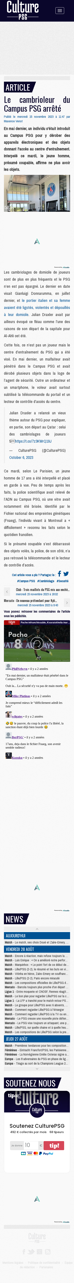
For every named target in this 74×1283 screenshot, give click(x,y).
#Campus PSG (26, 581)
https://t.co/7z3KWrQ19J (33, 441)
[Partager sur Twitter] (66, 575)
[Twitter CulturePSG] (31, 1251)
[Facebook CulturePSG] (23, 1251)
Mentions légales (13, 1262)
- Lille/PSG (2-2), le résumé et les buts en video (37, 969)
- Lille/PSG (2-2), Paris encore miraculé (32, 978)
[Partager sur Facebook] (59, 575)
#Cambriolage (45, 581)
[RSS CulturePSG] (48, 1251)
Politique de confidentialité (44, 1262)
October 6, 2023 (21, 457)
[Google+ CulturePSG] (39, 1251)
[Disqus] (37, 711)
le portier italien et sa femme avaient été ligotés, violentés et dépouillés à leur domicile (37, 307)
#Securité (62, 581)
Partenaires (46, 1267)
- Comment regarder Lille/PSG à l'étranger (34, 1009)
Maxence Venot (13, 121)
